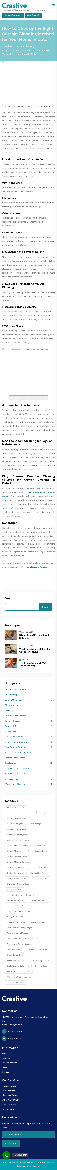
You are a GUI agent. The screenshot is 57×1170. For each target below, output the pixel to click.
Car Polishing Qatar (15, 824)
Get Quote (32, 15)
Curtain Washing (40, 878)
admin (7, 106)
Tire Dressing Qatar (39, 966)
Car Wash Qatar (36, 824)
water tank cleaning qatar (18, 971)
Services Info (11, 763)
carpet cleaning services (17, 818)
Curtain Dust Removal (16, 867)
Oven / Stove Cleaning (16, 742)
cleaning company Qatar (17, 835)
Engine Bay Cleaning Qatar (18, 884)
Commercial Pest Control (17, 846)
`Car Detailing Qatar (15, 982)
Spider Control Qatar (16, 966)
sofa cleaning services (40, 960)
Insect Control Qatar (16, 906)
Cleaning (9, 710)
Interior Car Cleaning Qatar (18, 911)
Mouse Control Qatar (16, 922)
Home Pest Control (39, 900)
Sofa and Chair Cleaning (17, 768)
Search (9, 598)
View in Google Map (12, 1024)
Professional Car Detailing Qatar (20, 939)
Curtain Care (39, 846)
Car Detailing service (15, 689)
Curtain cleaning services (18, 862)
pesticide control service (17, 933)
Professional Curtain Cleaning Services (28, 397)
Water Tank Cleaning (15, 784)
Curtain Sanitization (15, 873)
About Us (6, 1053)
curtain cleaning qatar (17, 856)
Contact (6, 1071)
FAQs (4, 1067)
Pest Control (8, 1109)
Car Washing (11, 694)
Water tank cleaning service (19, 977)
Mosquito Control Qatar (17, 917)
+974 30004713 (16, 1031)
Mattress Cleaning (14, 736)
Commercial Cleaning (15, 715)
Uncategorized (12, 778)
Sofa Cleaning (8, 1090)
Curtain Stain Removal (39, 873)
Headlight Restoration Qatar (19, 895)
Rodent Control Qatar (38, 950)
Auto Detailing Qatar (16, 807)
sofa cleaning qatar (15, 960)
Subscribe (11, 1143)
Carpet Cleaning (13, 699)
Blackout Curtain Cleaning (18, 813)
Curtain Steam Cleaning (17, 878)
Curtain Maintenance (41, 867)
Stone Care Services (15, 773)
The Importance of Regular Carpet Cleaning (34, 650)
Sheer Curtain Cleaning (17, 955)
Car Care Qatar (42, 813)
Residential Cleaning (15, 757)
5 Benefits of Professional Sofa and (34, 637)
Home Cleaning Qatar (16, 900)
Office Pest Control (39, 922)
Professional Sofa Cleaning (18, 752)
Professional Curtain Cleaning (19, 944)
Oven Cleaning (9, 1104)
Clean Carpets (12, 705)
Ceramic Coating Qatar (17, 829)
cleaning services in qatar (18, 840)
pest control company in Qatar (20, 928)
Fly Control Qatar (14, 889)
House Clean (11, 731)
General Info (11, 726)
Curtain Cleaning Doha (37, 851)
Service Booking (12, 15)
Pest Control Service (15, 747)
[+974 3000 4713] (6, 1155)
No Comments (43, 106)
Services (6, 1058)
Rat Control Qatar (14, 950)
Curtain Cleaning (13, 721)
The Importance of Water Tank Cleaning (34, 664)
